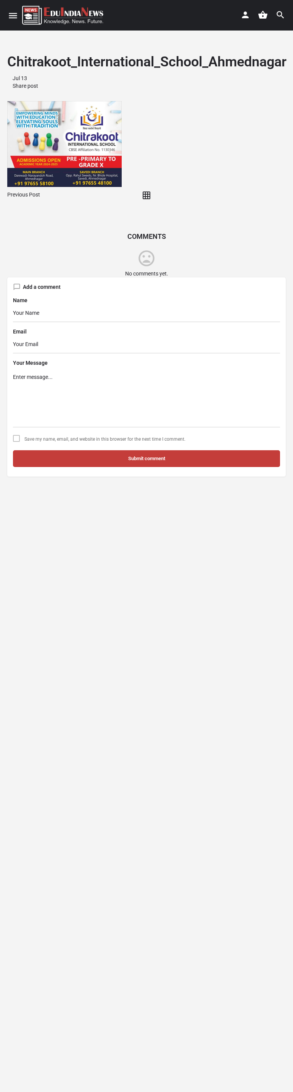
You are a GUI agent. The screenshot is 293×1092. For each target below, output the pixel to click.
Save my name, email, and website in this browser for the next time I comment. (104, 439)
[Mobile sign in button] (245, 15)
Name (20, 300)
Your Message (30, 363)
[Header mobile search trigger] (280, 15)
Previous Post (23, 195)
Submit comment (146, 458)
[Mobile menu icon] (13, 15)
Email (20, 332)
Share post (24, 86)
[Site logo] (63, 15)
